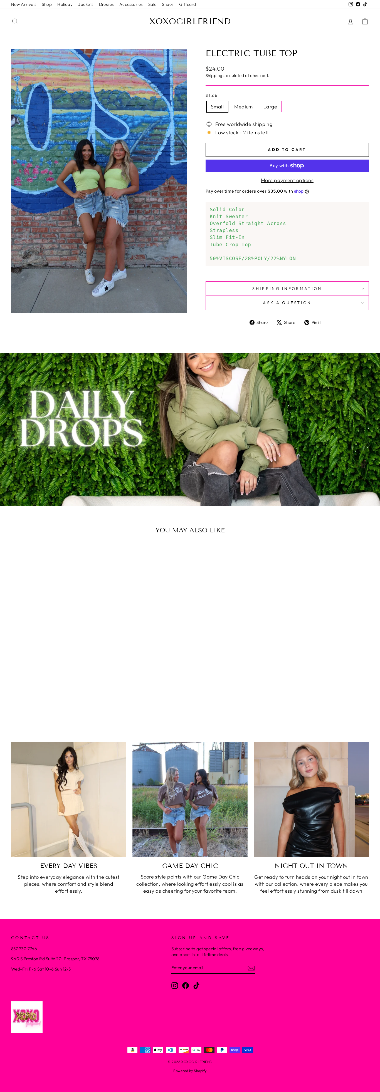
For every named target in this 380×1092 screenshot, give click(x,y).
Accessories (131, 4)
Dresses (106, 4)
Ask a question (287, 302)
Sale (152, 4)
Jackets (85, 4)
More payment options (287, 180)
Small (217, 106)
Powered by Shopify (189, 1070)
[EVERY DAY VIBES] (68, 799)
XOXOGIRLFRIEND (190, 21)
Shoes (167, 4)
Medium (243, 106)
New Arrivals (23, 4)
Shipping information (287, 288)
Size (212, 95)
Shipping (214, 75)
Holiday (65, 4)
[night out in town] (311, 799)
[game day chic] (190, 799)
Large (270, 106)
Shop (47, 4)
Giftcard (187, 4)
